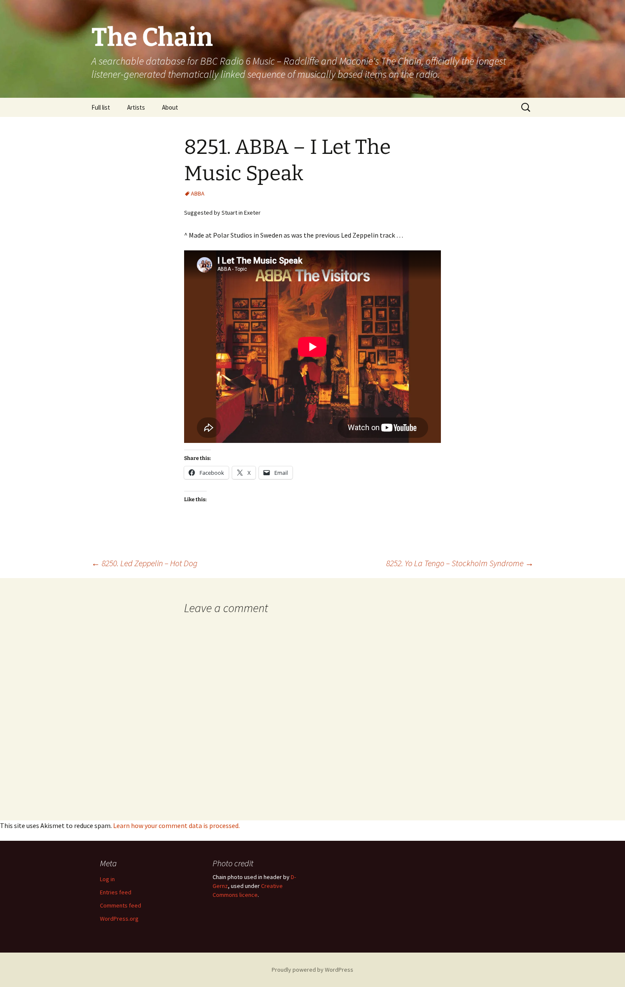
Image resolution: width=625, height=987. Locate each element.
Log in (107, 879)
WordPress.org (119, 918)
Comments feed (120, 905)
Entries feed (115, 892)
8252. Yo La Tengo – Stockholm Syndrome (460, 563)
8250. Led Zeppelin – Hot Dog (144, 563)
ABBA (198, 193)
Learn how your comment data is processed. (176, 825)
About (170, 107)
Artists (136, 107)
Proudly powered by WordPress (312, 969)
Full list (100, 107)
